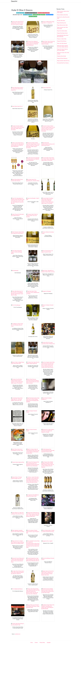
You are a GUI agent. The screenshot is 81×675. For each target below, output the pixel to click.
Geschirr (14, 1)
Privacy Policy (42, 642)
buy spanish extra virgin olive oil (39, 14)
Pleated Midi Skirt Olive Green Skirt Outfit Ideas (62, 36)
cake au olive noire (49, 14)
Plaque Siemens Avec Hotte (62, 25)
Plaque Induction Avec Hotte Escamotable (62, 28)
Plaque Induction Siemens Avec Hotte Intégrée (63, 12)
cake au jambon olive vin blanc (31, 12)
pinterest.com (17, 634)
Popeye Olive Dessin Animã (62, 33)
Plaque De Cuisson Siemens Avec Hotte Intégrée (62, 50)
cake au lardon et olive (28, 14)
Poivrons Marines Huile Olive (62, 14)
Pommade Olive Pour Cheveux (63, 62)
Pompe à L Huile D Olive (61, 38)
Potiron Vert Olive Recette (62, 43)
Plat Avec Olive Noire (61, 20)
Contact (36, 642)
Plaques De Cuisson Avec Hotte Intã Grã (63, 53)
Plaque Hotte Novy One (61, 22)
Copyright (48, 642)
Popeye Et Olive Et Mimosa (62, 58)
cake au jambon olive (33, 16)
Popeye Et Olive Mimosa (61, 41)
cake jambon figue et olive (17, 14)
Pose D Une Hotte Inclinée (62, 30)
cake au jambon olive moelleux (43, 12)
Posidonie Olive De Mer (61, 56)
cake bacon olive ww (20, 12)
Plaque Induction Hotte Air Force (63, 60)
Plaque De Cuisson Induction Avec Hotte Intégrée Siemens (62, 46)
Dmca (32, 642)
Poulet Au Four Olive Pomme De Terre (63, 17)
